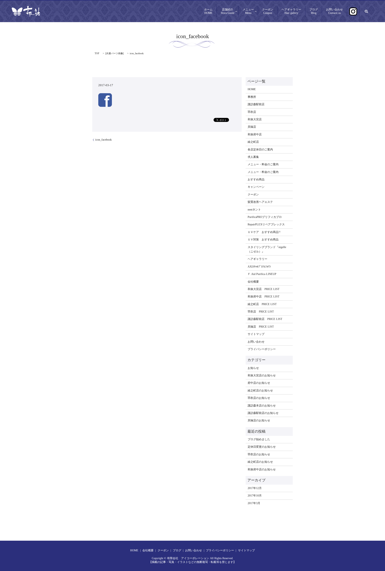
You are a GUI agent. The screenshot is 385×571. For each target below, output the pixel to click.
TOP (97, 53)
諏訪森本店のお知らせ (262, 405)
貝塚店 (252, 126)
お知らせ (253, 368)
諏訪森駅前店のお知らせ (263, 413)
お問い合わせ (334, 11)
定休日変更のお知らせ (262, 446)
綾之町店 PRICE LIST (262, 304)
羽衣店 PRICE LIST (261, 311)
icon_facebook (103, 139)
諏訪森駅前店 (256, 104)
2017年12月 (255, 488)
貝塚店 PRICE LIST (261, 326)
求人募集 (253, 156)
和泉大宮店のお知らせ (262, 375)
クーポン (267, 11)
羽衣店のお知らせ (259, 397)
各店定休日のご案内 (260, 149)
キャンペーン (256, 186)
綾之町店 (253, 141)
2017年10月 (255, 495)
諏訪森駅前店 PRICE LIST (265, 319)
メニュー (248, 11)
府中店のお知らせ (259, 382)
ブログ (313, 11)
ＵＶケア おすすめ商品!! (264, 232)
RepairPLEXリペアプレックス (266, 224)
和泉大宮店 (255, 119)
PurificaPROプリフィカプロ (265, 217)
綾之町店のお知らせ (260, 390)
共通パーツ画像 (114, 53)
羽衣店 (252, 111)
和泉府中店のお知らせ (262, 469)
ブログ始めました (259, 439)
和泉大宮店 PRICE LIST (264, 289)
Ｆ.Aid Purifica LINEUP (262, 274)
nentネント (254, 209)
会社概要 (253, 281)
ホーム (208, 11)
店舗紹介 (227, 11)
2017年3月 (254, 503)
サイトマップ (256, 334)
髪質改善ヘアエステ (260, 201)
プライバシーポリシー (262, 349)
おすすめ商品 (256, 179)
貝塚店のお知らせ (259, 420)
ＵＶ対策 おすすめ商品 (263, 239)
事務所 (252, 96)
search (366, 11)
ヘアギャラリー (291, 11)
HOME (252, 89)
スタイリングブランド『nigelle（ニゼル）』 (267, 249)
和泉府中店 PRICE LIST (264, 296)
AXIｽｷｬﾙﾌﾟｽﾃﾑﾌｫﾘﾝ (259, 266)
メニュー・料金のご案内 (263, 164)
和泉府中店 (255, 134)
